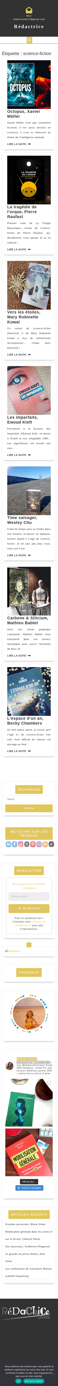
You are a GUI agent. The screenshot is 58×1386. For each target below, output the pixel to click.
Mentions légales (34, 1381)
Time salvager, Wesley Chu (22, 520)
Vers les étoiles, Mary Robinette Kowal (23, 317)
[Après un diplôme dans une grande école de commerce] (29, 1152)
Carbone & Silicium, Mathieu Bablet (27, 620)
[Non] (54, 1374)
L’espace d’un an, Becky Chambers (25, 720)
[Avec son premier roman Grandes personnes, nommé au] (29, 1103)
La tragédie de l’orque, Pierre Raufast (22, 212)
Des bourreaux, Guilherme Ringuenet (27, 1246)
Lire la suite (16, 144)
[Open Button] (29, 40)
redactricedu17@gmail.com (29, 19)
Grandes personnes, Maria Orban (25, 1224)
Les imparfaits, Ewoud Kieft (22, 419)
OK (18, 1381)
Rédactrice (29, 26)
